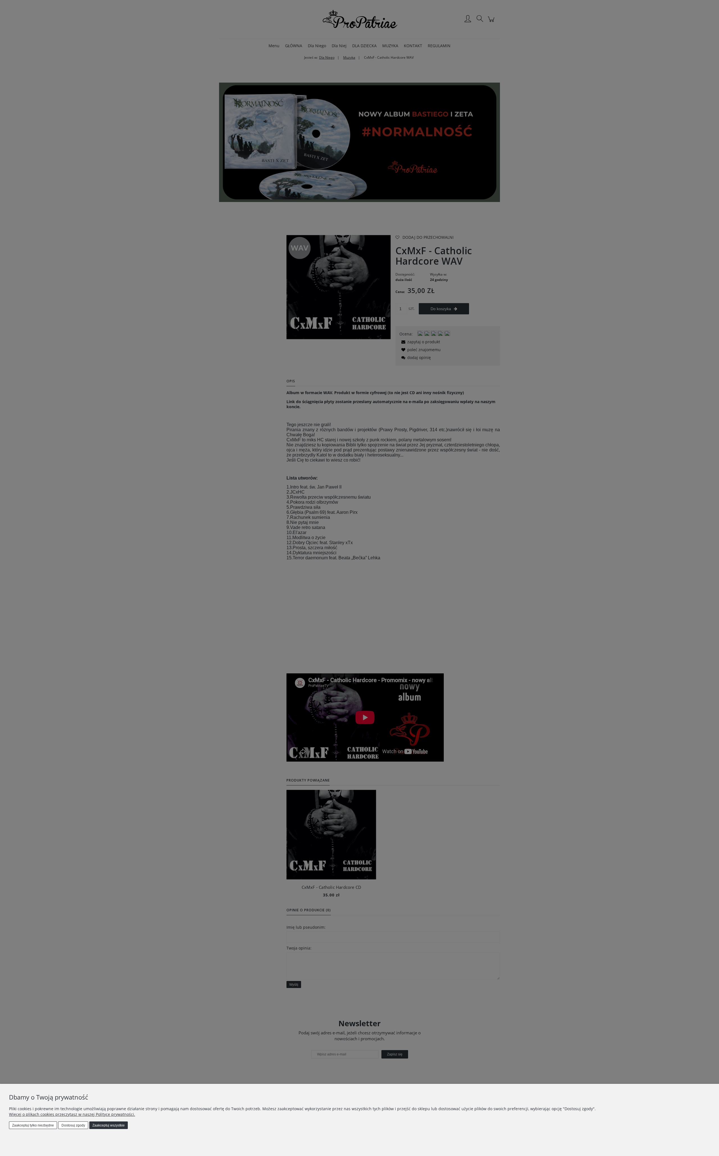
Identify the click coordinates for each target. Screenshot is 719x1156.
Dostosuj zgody (73, 1125)
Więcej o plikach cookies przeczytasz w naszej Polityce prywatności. (72, 1114)
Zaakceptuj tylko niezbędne (33, 1125)
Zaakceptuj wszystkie (108, 1125)
